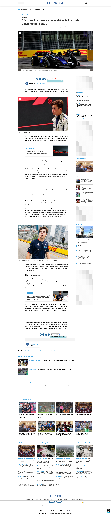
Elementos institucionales (65, 505)
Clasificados (42, 499)
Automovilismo (36, 350)
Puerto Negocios (72, 499)
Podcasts (52, 499)
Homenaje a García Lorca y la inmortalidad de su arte (83, 100)
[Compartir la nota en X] (40, 79)
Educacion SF (82, 499)
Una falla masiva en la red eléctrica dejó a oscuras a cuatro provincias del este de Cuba (85, 105)
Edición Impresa (28, 350)
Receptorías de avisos (43, 505)
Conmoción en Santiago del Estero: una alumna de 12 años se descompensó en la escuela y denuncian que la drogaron (84, 110)
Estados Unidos (57, 350)
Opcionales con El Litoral (77, 505)
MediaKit (84, 505)
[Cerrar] (61, 81)
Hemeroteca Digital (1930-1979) (31, 505)
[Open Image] (20, 33)
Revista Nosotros (35, 499)
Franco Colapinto (49, 350)
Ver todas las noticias (80, 118)
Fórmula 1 (42, 350)
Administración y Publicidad (54, 505)
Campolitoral (29, 499)
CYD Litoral (47, 499)
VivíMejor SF (65, 499)
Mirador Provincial (58, 499)
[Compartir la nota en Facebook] (37, 79)
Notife (77, 499)
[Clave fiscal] (108, 512)
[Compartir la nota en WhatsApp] (42, 79)
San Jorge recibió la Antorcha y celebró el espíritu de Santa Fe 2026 (84, 115)
